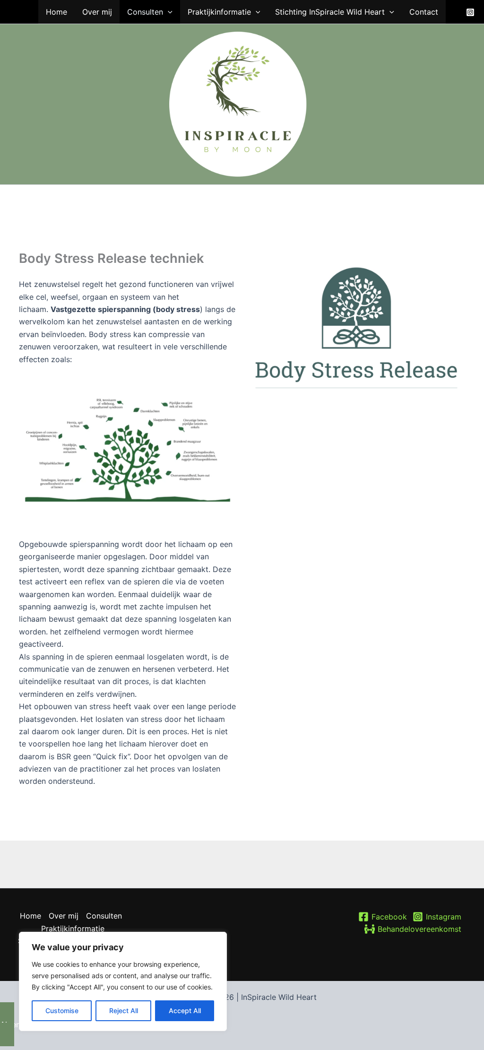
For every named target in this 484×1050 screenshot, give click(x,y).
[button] (168, 12)
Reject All (123, 1011)
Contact (423, 12)
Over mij (97, 12)
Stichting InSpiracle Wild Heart (330, 12)
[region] (123, 981)
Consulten (145, 12)
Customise (61, 1011)
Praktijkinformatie (219, 12)
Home (56, 12)
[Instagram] (470, 12)
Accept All (185, 1011)
